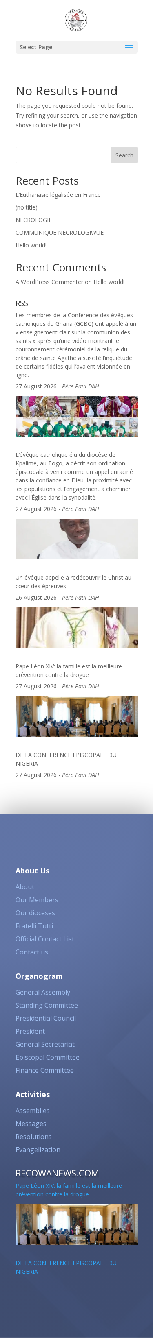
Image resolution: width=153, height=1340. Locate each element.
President (30, 1031)
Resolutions (34, 1136)
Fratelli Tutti (34, 925)
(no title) (27, 207)
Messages (31, 1123)
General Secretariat (45, 1044)
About (25, 886)
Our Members (37, 899)
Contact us (32, 951)
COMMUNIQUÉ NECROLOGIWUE (60, 232)
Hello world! (31, 245)
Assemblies (33, 1110)
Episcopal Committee (48, 1057)
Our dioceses (35, 912)
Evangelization (38, 1149)
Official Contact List (45, 938)
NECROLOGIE (34, 220)
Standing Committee (47, 1005)
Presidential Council (46, 1018)
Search (124, 155)
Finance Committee (45, 1070)
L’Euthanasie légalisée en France (58, 195)
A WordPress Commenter (49, 282)
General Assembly (43, 992)
